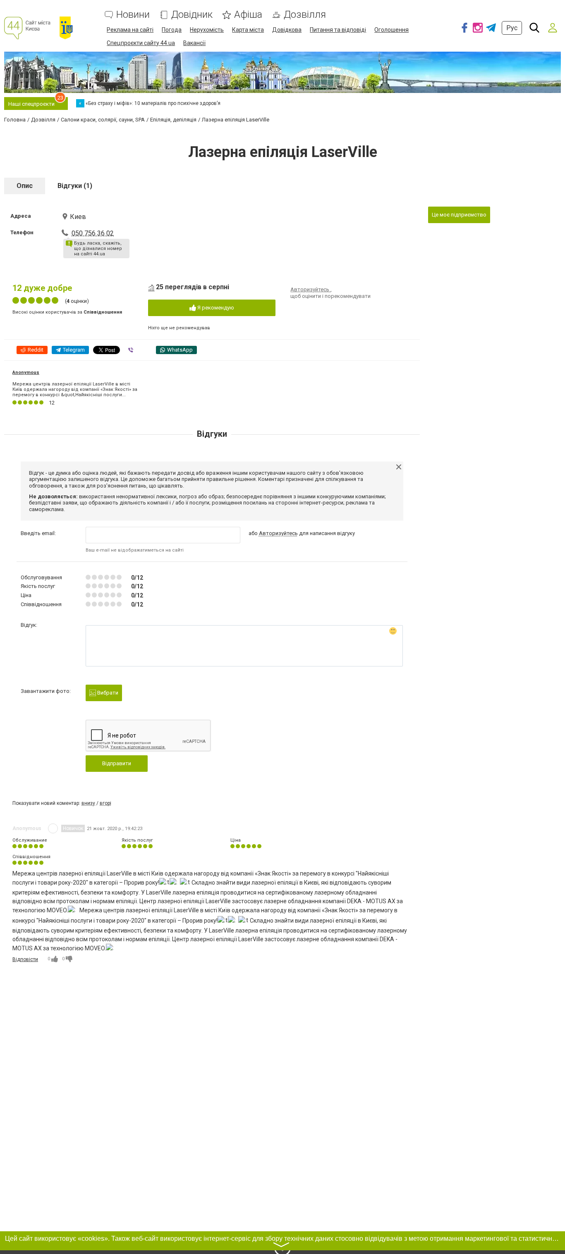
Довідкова (287, 29)
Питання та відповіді (338, 29)
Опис (25, 186)
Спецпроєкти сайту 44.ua (141, 43)
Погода (172, 29)
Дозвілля (305, 14)
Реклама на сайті (130, 29)
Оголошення (391, 29)
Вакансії (194, 43)
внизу (88, 803)
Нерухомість (207, 29)
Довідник (192, 14)
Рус (511, 28)
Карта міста (248, 29)
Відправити (116, 763)
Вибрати (107, 693)
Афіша (248, 14)
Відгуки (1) (74, 186)
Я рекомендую (215, 308)
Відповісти (25, 959)
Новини (133, 14)
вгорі (105, 803)
